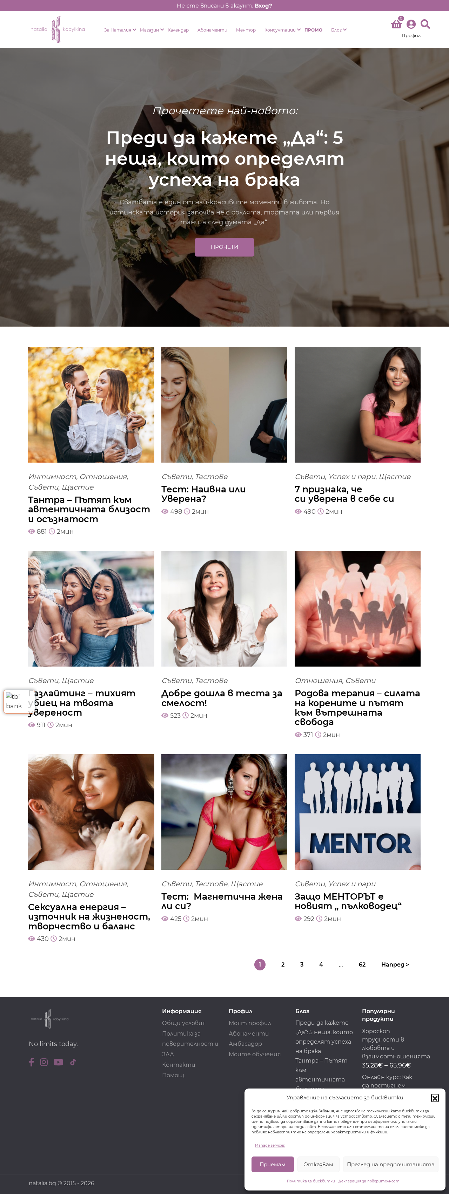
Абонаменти (212, 30)
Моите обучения (255, 1054)
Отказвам (318, 1164)
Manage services (270, 1145)
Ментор (246, 30)
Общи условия (184, 1023)
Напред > (395, 964)
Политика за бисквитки (311, 1181)
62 (362, 964)
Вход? (264, 5)
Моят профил (250, 1023)
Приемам (273, 1164)
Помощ (173, 1075)
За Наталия (117, 30)
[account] (411, 29)
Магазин (149, 30)
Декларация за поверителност (369, 1181)
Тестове (211, 476)
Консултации (280, 30)
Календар (178, 30)
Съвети (43, 487)
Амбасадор (245, 1044)
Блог (336, 30)
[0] (396, 25)
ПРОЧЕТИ (224, 247)
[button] (434, 1097)
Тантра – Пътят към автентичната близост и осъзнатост (321, 1079)
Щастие (77, 487)
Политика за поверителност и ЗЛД (190, 1044)
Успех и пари (351, 476)
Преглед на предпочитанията (391, 1164)
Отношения (103, 476)
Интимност (52, 476)
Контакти (178, 1065)
